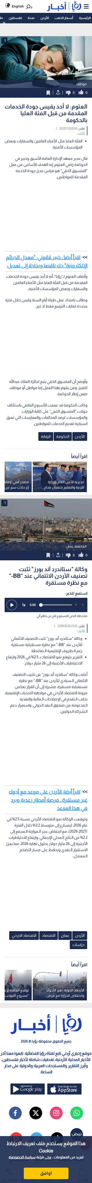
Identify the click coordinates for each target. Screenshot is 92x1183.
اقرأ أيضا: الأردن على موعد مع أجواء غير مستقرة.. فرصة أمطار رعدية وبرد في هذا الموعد (48, 800)
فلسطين (15, 18)
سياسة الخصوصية (22, 1157)
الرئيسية (85, 18)
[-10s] (75, 605)
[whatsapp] (76, 1113)
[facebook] (15, 1113)
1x (24, 605)
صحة (31, 18)
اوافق (46, 1173)
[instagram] (56, 1113)
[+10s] (82, 605)
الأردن (44, 18)
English (18, 6)
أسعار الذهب (63, 18)
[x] (35, 1113)
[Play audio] (12, 605)
